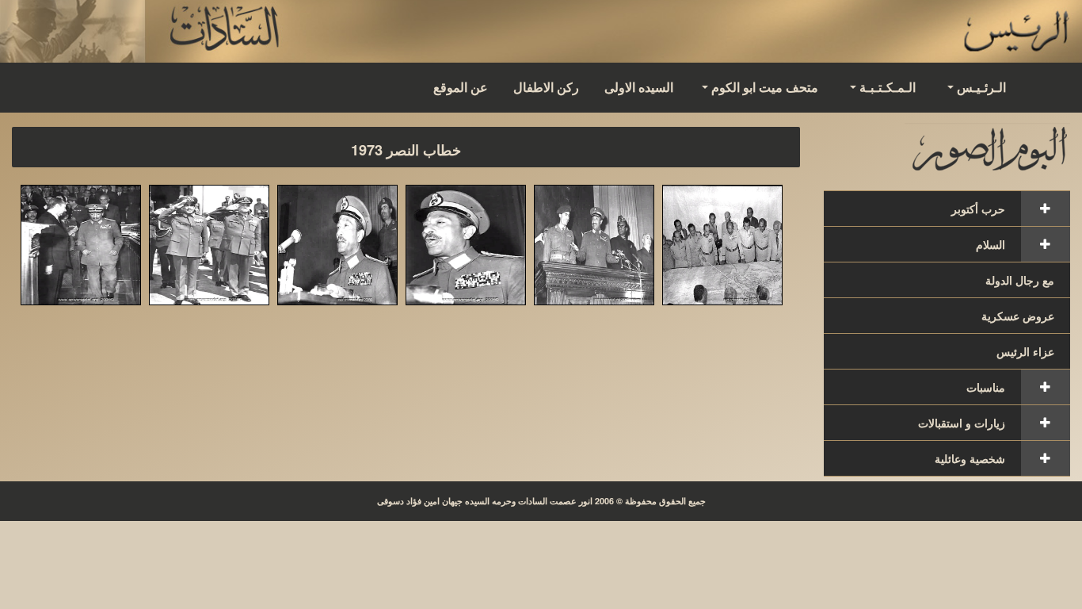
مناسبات (985, 387)
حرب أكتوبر (978, 208)
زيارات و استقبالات (961, 423)
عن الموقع (460, 87)
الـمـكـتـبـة (887, 87)
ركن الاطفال (546, 87)
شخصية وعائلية (970, 458)
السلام (990, 244)
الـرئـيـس (981, 87)
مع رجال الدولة (1019, 280)
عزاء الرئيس (1025, 351)
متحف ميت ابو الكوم (764, 87)
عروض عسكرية (1017, 316)
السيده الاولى (638, 87)
